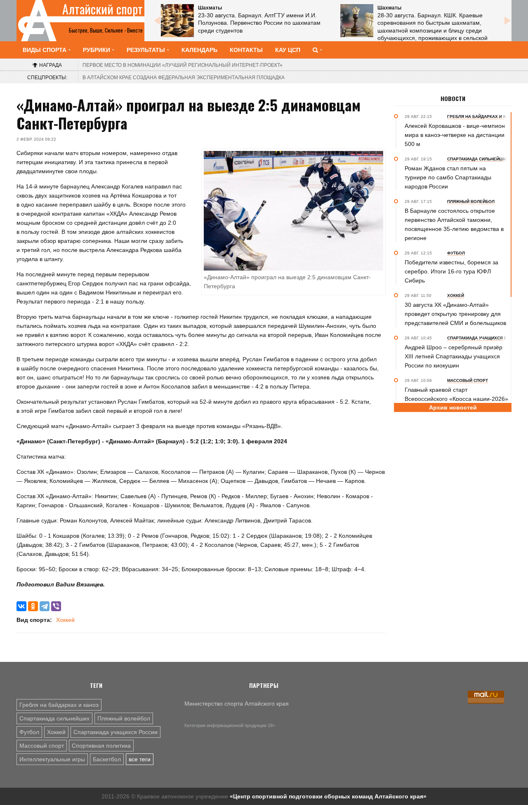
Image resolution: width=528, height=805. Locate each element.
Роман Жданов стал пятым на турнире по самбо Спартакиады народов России (448, 177)
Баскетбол (107, 759)
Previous (157, 20)
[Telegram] (45, 606)
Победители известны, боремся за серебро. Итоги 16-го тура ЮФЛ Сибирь (451, 271)
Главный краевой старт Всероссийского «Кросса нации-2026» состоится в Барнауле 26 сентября (456, 398)
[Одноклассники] (33, 606)
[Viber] (56, 606)
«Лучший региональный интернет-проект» (182, 65)
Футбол (29, 732)
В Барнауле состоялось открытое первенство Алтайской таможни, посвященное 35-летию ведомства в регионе (454, 224)
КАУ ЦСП (287, 50)
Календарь (199, 50)
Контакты (246, 50)
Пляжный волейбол (123, 718)
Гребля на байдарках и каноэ (59, 704)
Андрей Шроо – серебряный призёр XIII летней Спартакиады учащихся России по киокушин (453, 356)
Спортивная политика (101, 745)
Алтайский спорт (102, 9)
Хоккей (65, 620)
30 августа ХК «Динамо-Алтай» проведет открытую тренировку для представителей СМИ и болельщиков (455, 313)
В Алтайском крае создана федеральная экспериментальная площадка (183, 77)
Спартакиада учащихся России (115, 732)
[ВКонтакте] (21, 606)
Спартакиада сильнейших (54, 718)
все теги (140, 759)
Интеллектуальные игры (52, 759)
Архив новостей (453, 407)
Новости (453, 98)
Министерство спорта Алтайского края (236, 703)
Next (507, 20)
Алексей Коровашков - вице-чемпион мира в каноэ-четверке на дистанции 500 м (455, 134)
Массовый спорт (41, 745)
